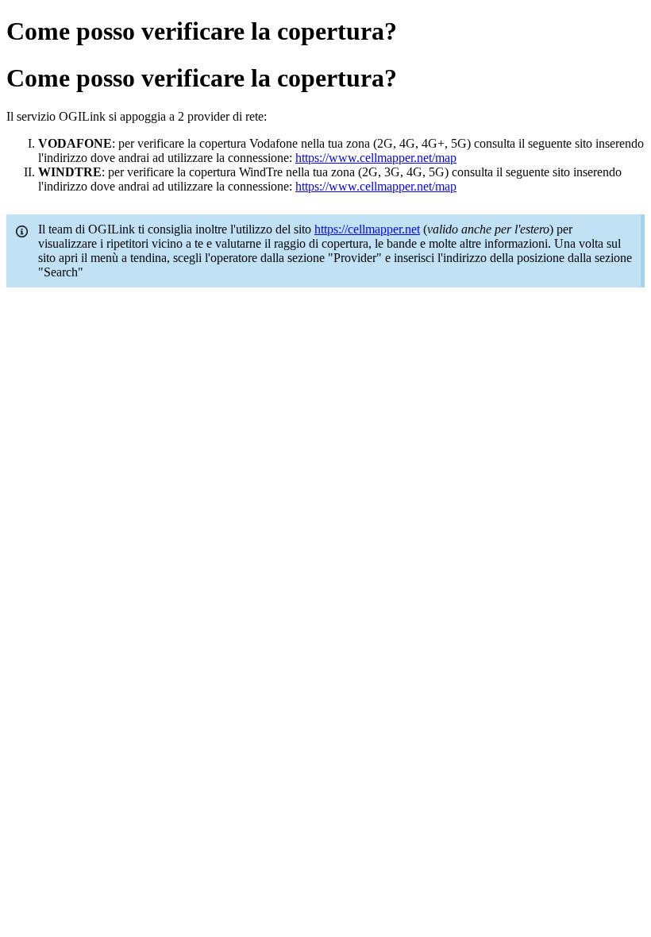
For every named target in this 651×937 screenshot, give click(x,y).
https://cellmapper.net (367, 229)
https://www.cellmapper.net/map (375, 157)
